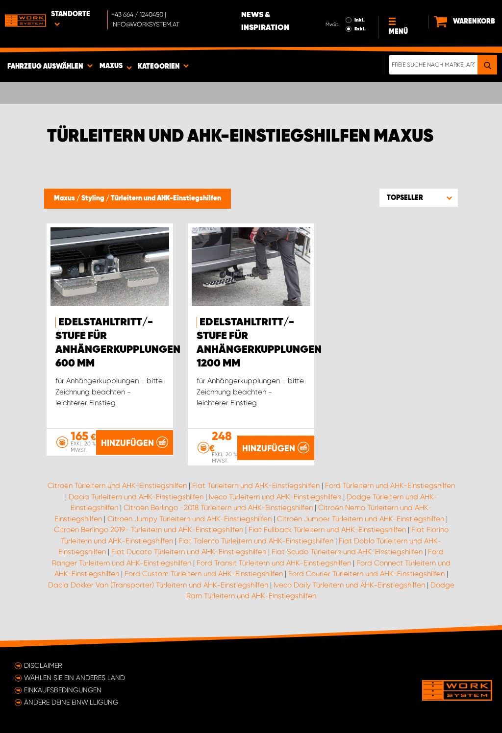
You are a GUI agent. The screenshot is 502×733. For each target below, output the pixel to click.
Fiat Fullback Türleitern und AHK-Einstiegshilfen (327, 529)
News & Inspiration (265, 21)
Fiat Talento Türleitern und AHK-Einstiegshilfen (255, 541)
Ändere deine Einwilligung (71, 702)
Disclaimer (43, 665)
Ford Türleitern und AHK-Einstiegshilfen (390, 485)
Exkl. (360, 28)
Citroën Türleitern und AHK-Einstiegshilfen (117, 485)
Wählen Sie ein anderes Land (74, 678)
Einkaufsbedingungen (62, 690)
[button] (418, 197)
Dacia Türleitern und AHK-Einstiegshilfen (136, 496)
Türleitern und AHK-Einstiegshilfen (166, 198)
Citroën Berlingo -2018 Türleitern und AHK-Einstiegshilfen (218, 507)
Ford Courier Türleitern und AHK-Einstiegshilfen (366, 573)
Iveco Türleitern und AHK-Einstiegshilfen (275, 496)
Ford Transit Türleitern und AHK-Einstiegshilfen (274, 563)
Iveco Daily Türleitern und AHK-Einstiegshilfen (349, 585)
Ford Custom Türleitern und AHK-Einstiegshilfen (204, 573)
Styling (93, 198)
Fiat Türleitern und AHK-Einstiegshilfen (256, 485)
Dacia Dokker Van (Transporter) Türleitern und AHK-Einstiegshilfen (158, 585)
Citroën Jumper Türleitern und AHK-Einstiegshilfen (360, 518)
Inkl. (359, 20)
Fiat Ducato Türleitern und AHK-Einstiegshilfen (188, 551)
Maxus (65, 198)
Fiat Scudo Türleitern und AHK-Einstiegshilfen (347, 551)
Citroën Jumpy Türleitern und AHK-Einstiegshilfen (189, 518)
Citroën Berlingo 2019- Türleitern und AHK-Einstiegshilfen (148, 529)
